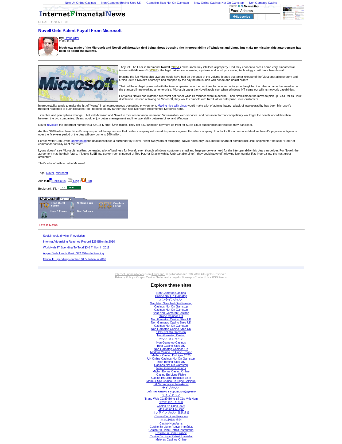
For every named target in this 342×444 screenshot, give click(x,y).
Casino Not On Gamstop (171, 296)
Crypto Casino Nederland (153, 277)
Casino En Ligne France (171, 433)
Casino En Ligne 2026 (171, 405)
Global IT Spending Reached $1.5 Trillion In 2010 (74, 259)
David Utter (72, 38)
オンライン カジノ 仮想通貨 (171, 412)
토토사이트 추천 (171, 419)
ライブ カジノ (171, 394)
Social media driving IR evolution (64, 235)
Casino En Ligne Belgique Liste (171, 377)
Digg (75, 180)
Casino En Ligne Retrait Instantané (171, 429)
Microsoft (62, 172)
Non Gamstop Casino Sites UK (171, 319)
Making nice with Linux (172, 105)
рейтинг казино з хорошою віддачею (171, 391)
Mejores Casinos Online (171, 439)
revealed (52, 124)
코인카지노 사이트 (171, 402)
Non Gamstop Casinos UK (171, 348)
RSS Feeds (219, 277)
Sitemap (186, 277)
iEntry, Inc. (158, 274)
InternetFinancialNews (129, 274)
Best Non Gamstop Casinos (171, 312)
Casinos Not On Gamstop (171, 306)
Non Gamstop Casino (171, 335)
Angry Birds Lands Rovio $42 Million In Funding (73, 253)
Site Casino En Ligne (171, 409)
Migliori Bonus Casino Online (171, 371)
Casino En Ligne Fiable (171, 374)
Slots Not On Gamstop (171, 332)
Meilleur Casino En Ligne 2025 (171, 355)
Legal (175, 277)
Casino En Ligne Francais (171, 416)
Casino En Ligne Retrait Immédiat (171, 426)
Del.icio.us (59, 180)
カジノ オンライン (171, 338)
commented (79, 140)
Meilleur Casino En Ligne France (171, 352)
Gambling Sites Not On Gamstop (171, 303)
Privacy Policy (124, 277)
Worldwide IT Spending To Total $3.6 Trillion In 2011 (76, 247)
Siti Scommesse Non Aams (171, 384)
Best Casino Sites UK (171, 345)
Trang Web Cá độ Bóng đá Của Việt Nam (171, 398)
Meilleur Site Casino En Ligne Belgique (171, 381)
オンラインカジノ (171, 299)
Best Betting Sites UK (171, 361)
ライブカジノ (171, 387)
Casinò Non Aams (171, 423)
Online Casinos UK (171, 316)
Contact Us (202, 277)
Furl (89, 180)
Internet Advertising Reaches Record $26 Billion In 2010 (79, 241)
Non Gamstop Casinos (171, 292)
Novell (50, 172)
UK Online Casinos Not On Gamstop (171, 358)
